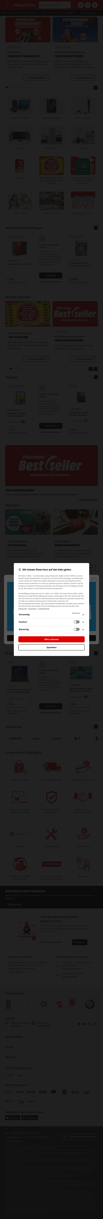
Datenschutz (22, 609)
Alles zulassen (51, 639)
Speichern (52, 647)
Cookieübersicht (43, 609)
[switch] (77, 621)
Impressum (32, 609)
